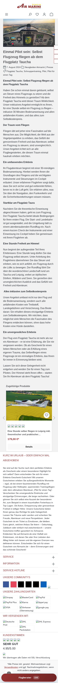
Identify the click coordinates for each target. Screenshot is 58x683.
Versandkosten (11, 667)
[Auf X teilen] (56, 52)
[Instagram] (14, 584)
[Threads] (29, 584)
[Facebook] (6, 584)
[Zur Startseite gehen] (29, 6)
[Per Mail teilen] (56, 61)
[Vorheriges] (3, 418)
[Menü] (6, 14)
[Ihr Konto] (44, 14)
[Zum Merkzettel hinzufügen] (47, 415)
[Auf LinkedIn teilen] (56, 56)
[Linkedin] (44, 584)
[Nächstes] (54, 418)
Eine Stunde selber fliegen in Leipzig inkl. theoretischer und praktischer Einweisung (29, 433)
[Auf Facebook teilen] (56, 47)
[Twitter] (21, 584)
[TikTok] (36, 584)
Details (29, 447)
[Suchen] (30, 14)
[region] (29, 417)
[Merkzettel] (37, 14)
